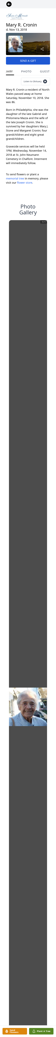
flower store (24, 182)
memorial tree (15, 178)
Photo (26, 71)
